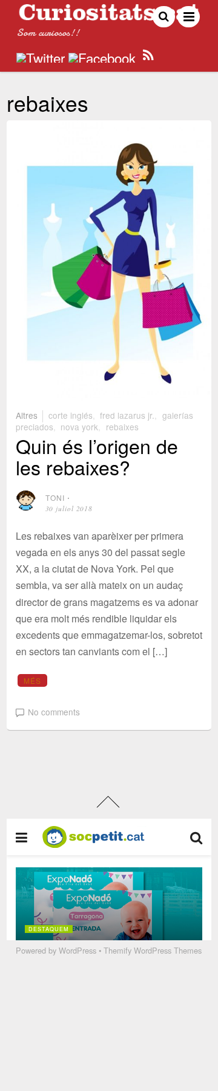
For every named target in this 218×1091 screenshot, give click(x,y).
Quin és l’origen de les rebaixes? (97, 456)
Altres (27, 415)
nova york (79, 427)
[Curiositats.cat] (109, 15)
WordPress (77, 950)
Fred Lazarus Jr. (127, 415)
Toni (55, 497)
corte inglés (70, 415)
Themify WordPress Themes (153, 950)
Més (33, 680)
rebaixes (122, 427)
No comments (54, 712)
